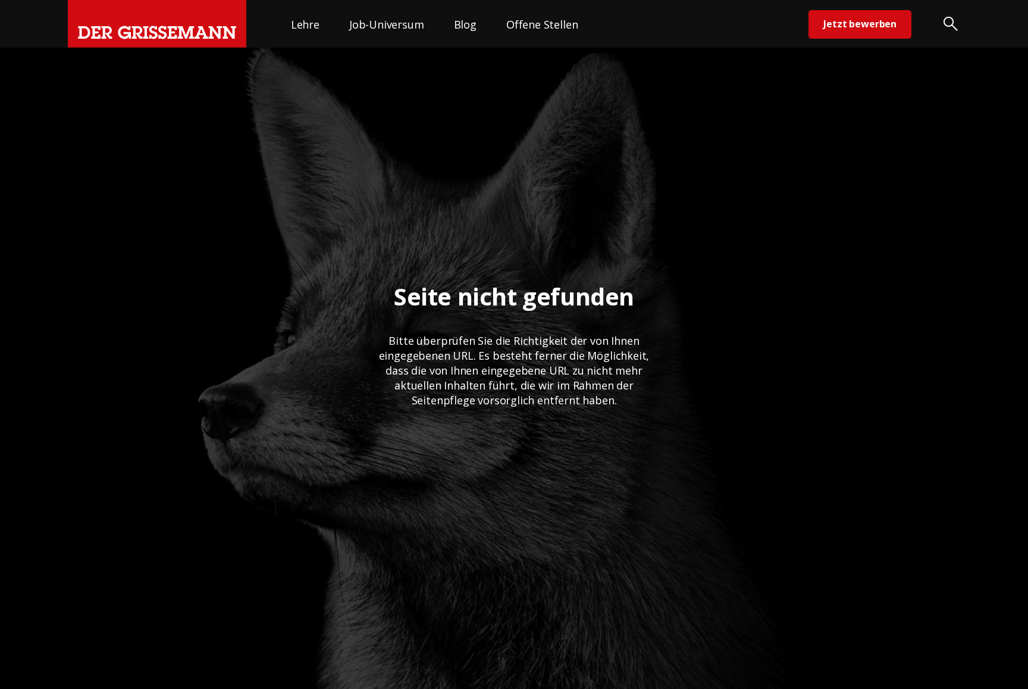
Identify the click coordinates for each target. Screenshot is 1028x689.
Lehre (305, 24)
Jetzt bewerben (860, 23)
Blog (465, 24)
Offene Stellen (542, 24)
